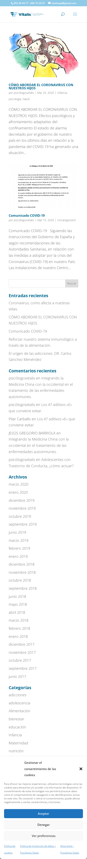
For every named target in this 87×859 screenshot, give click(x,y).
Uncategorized (66, 220)
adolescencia (19, 703)
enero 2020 (18, 492)
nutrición (16, 750)
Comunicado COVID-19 (27, 215)
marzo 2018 (18, 620)
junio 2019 (17, 532)
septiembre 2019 (23, 524)
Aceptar (43, 813)
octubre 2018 (20, 580)
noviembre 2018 (22, 572)
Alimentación (19, 710)
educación (17, 727)
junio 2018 (17, 596)
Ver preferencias (43, 836)
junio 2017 (17, 676)
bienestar (16, 718)
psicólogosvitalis (24, 93)
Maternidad (18, 743)
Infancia (62, 93)
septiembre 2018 (23, 588)
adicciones (17, 694)
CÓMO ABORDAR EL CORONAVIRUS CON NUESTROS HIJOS (41, 86)
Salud (25, 99)
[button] (81, 769)
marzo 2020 (18, 484)
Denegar (43, 825)
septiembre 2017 (23, 668)
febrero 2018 (19, 628)
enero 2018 (18, 636)
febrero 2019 (19, 548)
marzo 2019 (18, 540)
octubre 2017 (20, 660)
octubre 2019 (20, 516)
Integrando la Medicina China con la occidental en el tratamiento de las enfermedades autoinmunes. (39, 445)
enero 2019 (18, 556)
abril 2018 (17, 612)
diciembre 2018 (21, 564)
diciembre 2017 (21, 644)
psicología (15, 99)
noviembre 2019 (22, 508)
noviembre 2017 (22, 652)
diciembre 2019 (21, 500)
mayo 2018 (18, 604)
